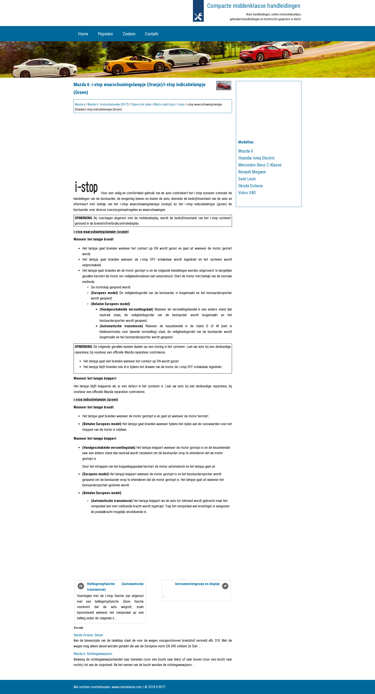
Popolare (105, 33)
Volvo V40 (247, 192)
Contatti (151, 33)
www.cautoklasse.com (127, 687)
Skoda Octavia (250, 185)
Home (83, 33)
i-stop (180, 104)
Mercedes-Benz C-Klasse (259, 165)
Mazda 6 (80, 104)
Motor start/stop (164, 104)
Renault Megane (252, 171)
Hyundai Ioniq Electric (256, 158)
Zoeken (129, 33)
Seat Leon (247, 178)
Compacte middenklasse (253, 5)
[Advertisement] (153, 145)
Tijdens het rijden (141, 104)
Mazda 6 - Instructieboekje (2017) (108, 104)
